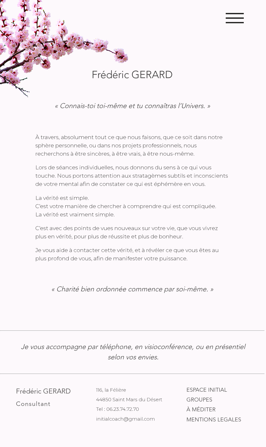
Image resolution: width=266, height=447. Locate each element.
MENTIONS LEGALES (213, 419)
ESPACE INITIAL (206, 390)
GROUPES (199, 400)
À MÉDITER (201, 409)
